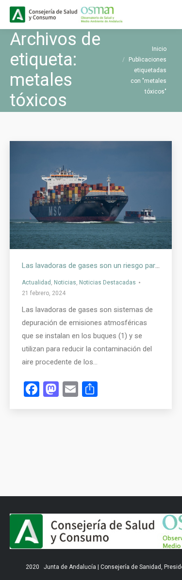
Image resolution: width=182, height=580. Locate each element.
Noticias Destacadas (107, 282)
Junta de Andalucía (70, 567)
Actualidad (36, 282)
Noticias (65, 282)
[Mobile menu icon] (166, 14)
